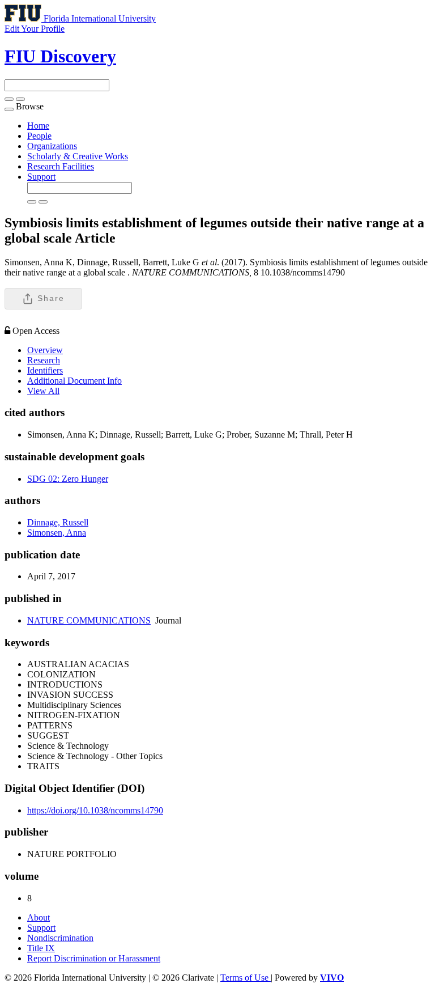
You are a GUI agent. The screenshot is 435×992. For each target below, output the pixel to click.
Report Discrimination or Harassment (93, 958)
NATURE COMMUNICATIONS (89, 620)
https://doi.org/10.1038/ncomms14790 (95, 810)
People (39, 136)
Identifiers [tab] (45, 370)
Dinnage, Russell (57, 522)
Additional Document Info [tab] (74, 380)
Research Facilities (60, 166)
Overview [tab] (45, 350)
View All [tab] (43, 391)
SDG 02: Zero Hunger (67, 479)
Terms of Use (245, 977)
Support (41, 176)
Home (38, 125)
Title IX (41, 948)
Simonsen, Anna (56, 532)
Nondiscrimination (60, 938)
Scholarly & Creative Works (77, 156)
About (38, 917)
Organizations (52, 146)
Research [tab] (43, 360)
